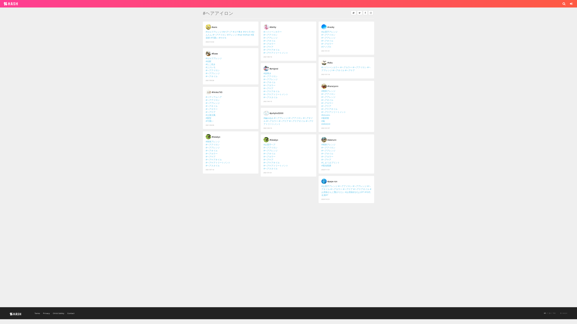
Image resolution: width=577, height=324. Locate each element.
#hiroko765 (217, 92)
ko (554, 313)
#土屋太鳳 (210, 115)
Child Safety (58, 313)
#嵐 (323, 121)
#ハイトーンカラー (273, 31)
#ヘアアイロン (220, 34)
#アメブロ (326, 46)
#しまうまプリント (330, 162)
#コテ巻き (238, 31)
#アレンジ (232, 34)
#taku (330, 62)
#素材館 (325, 118)
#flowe (215, 53)
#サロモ (222, 37)
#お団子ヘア (269, 144)
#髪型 (208, 118)
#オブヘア (227, 31)
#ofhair (246, 34)
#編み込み (268, 118)
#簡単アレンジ (213, 141)
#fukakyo (216, 136)
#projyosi (274, 68)
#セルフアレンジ (214, 31)
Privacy (46, 313)
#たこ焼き (210, 64)
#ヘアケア (210, 112)
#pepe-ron (332, 181)
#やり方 (247, 31)
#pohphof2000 (276, 113)
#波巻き (267, 73)
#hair (240, 34)
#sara (214, 27)
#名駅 (208, 61)
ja (550, 313)
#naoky (330, 27)
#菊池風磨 (326, 165)
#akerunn (331, 139)
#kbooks (325, 115)
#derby (273, 27)
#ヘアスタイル (213, 165)
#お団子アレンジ (329, 31)
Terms (37, 313)
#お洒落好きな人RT (354, 192)
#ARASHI (325, 124)
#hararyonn (332, 86)
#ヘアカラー (212, 109)
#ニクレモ (210, 67)
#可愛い (214, 37)
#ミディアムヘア (214, 97)
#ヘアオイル (212, 76)
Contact (71, 313)
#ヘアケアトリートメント (218, 162)
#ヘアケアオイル (214, 159)
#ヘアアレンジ (213, 73)
